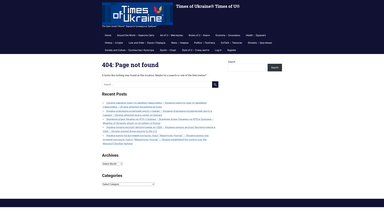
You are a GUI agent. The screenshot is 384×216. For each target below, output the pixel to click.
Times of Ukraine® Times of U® (208, 6)
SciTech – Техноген (231, 42)
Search (231, 61)
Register (231, 50)
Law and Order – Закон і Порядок (147, 42)
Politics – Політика (204, 42)
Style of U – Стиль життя (195, 50)
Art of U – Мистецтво (171, 35)
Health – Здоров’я (256, 35)
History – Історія (114, 42)
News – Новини (179, 42)
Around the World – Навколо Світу (135, 35)
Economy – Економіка (228, 35)
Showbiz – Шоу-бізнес (260, 42)
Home (108, 35)
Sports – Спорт (168, 50)
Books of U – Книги (199, 35)
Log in (218, 50)
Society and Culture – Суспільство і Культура (129, 50)
